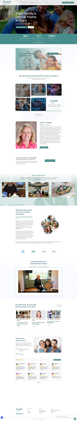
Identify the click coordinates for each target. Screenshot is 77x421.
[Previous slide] (17, 252)
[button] (2, 417)
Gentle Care (29, 412)
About (28, 410)
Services (29, 411)
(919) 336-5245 (21, 354)
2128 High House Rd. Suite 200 (23, 349)
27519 (22, 350)
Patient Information (42, 410)
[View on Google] (17, 364)
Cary (19, 350)
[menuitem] (21, 2)
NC (20, 350)
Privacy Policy (41, 412)
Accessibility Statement (42, 411)
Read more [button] (17, 369)
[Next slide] (60, 252)
